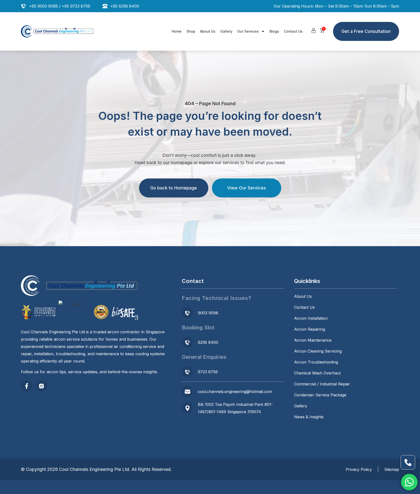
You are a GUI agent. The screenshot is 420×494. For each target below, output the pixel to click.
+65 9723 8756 (76, 6)
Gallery (226, 31)
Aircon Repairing (309, 329)
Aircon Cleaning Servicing (318, 351)
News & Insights (309, 416)
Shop (190, 31)
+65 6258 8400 (124, 6)
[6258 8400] (187, 342)
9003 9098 (208, 312)
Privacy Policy (359, 469)
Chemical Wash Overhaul (317, 373)
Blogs (274, 31)
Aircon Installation (311, 318)
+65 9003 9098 (43, 6)
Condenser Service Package (320, 394)
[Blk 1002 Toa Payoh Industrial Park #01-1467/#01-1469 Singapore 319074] (187, 408)
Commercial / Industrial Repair (322, 384)
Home (177, 31)
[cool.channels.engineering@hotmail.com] (187, 391)
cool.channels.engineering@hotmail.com (235, 391)
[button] (313, 30)
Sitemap (391, 469)
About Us (207, 31)
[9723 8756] (187, 371)
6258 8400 (208, 342)
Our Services (248, 31)
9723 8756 (208, 371)
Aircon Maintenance (313, 340)
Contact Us (293, 31)
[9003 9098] (187, 312)
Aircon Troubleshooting (316, 362)
